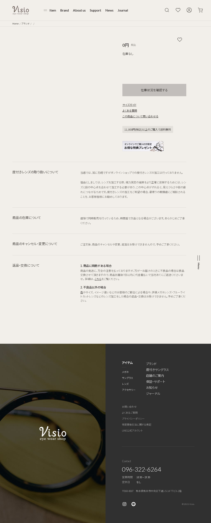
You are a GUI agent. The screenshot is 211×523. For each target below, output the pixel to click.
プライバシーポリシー (133, 418)
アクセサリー (129, 389)
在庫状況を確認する (154, 90)
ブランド (25, 23)
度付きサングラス (157, 369)
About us (79, 10)
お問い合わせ (129, 406)
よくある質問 (129, 110)
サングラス (127, 378)
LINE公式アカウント (132, 430)
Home (15, 23)
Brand (64, 10)
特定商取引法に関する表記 (136, 424)
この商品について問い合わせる (140, 116)
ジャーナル (153, 393)
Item (52, 10)
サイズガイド (129, 105)
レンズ (125, 383)
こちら (98, 279)
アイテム (127, 362)
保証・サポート (155, 381)
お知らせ (152, 387)
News (109, 10)
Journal (123, 10)
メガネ (125, 372)
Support (95, 10)
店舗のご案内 (155, 375)
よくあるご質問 (130, 412)
